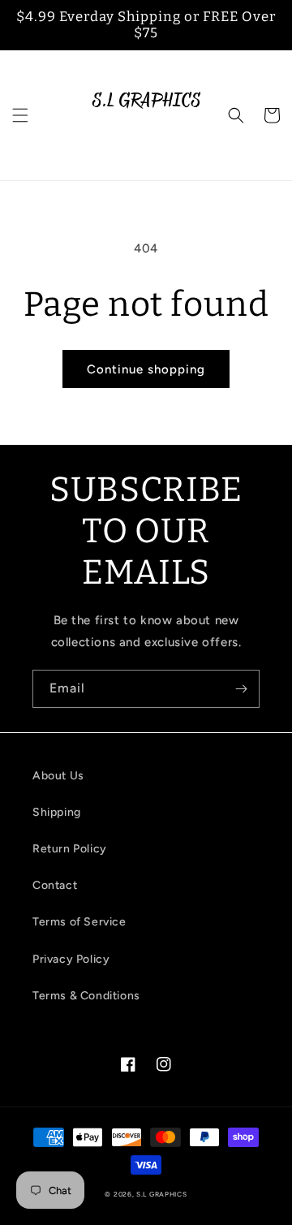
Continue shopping (146, 369)
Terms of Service (79, 922)
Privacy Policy (71, 959)
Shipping (56, 812)
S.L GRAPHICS (161, 1194)
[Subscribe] (241, 689)
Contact (54, 885)
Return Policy (69, 849)
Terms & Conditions (86, 996)
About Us (58, 776)
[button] (20, 115)
